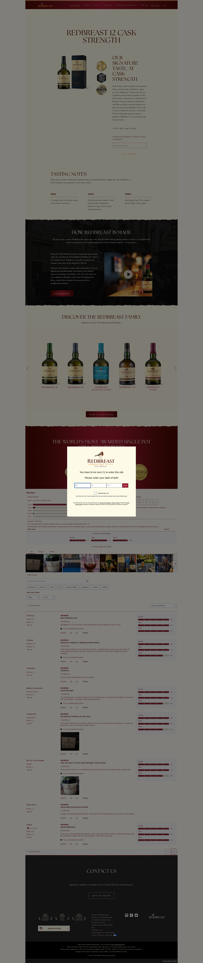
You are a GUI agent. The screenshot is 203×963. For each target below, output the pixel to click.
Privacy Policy (116, 503)
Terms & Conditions (105, 503)
